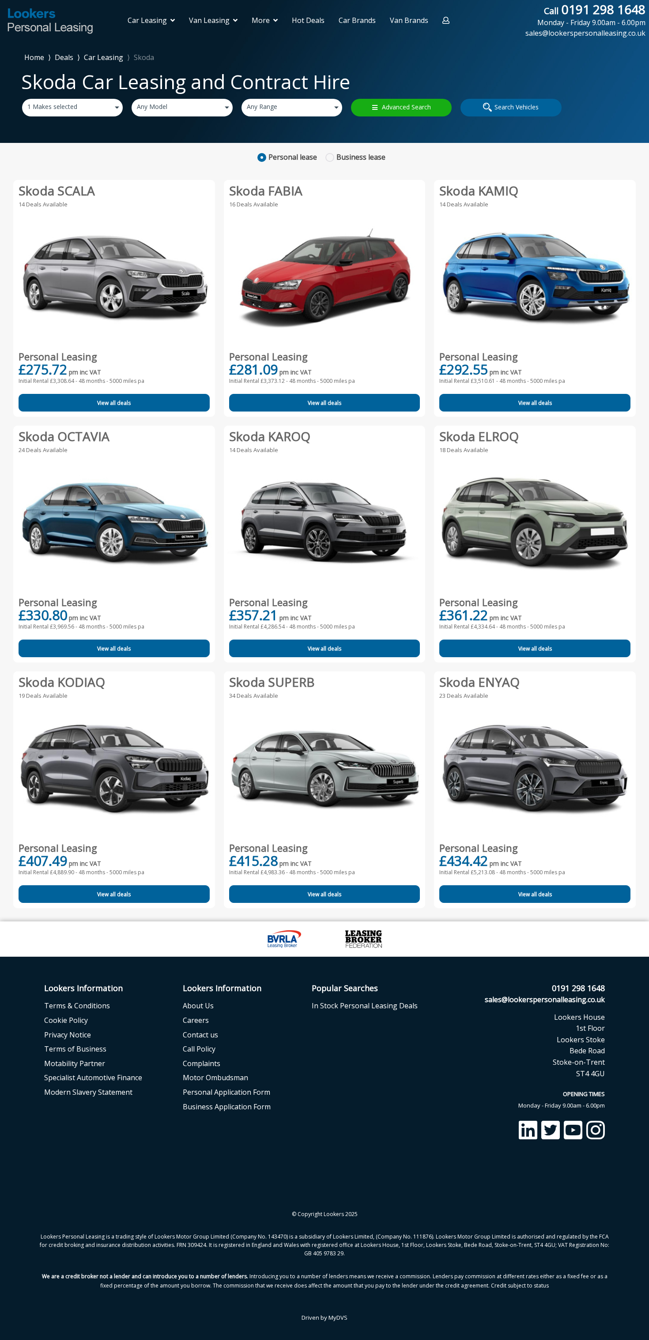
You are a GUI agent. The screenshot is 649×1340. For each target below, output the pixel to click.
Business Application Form (227, 1107)
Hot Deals (308, 20)
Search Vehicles (516, 107)
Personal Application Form (226, 1092)
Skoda (144, 57)
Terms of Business (75, 1049)
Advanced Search (406, 107)
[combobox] (72, 107)
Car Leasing (103, 57)
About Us (198, 1006)
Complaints (201, 1063)
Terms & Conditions (77, 1006)
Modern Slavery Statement (88, 1092)
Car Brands (357, 20)
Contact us (200, 1035)
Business (360, 157)
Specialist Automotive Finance (93, 1077)
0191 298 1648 (591, 14)
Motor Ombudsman (215, 1077)
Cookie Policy (66, 1020)
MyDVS (337, 1317)
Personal (292, 157)
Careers (196, 1020)
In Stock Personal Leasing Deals (365, 1006)
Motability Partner (74, 1063)
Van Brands (409, 20)
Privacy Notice (67, 1035)
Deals (64, 57)
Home (34, 57)
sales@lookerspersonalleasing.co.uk (545, 999)
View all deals (114, 403)
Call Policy (199, 1049)
